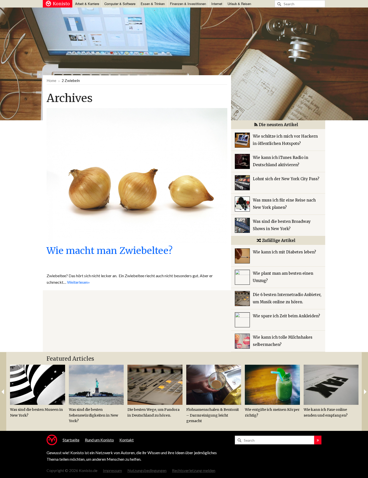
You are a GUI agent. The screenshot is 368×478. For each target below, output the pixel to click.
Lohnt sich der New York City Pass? (286, 178)
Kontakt (126, 439)
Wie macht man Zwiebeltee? (109, 250)
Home (51, 80)
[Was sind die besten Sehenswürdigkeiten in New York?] (96, 385)
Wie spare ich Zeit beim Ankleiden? (286, 316)
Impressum (112, 470)
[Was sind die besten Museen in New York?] (37, 385)
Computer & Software (119, 3)
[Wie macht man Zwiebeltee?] (137, 175)
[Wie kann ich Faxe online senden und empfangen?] (331, 385)
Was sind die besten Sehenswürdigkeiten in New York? (93, 415)
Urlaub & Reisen (239, 3)
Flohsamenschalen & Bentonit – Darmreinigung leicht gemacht (212, 415)
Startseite (71, 439)
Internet (216, 3)
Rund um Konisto (99, 439)
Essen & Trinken (153, 3)
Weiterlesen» (78, 282)
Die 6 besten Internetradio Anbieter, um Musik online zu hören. (287, 298)
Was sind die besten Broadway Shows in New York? (282, 225)
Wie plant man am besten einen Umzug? (283, 277)
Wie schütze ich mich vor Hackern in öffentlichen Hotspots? (285, 140)
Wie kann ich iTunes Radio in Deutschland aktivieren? (280, 161)
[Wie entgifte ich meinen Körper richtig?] (272, 385)
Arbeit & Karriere (87, 3)
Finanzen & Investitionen (188, 3)
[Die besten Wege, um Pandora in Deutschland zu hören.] (154, 385)
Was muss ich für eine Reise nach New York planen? (284, 204)
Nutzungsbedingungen (146, 470)
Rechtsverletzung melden (193, 470)
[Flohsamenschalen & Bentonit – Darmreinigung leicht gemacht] (213, 385)
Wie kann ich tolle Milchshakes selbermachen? (282, 341)
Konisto (61, 4)
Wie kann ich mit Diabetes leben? (284, 252)
